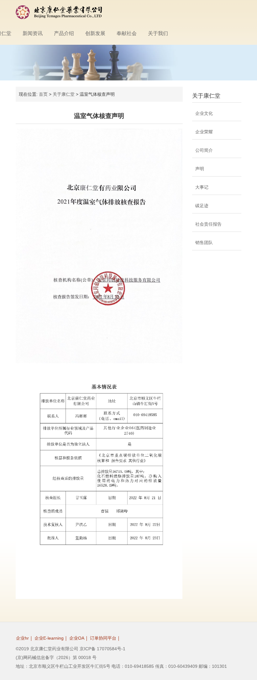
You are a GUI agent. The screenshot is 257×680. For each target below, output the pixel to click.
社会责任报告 (208, 224)
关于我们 (158, 33)
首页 (43, 94)
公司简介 (204, 150)
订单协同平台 (103, 638)
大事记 (201, 187)
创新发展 (95, 33)
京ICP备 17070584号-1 (102, 648)
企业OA (76, 638)
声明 (199, 168)
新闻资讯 (33, 33)
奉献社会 (127, 33)
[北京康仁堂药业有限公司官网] (59, 12)
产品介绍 (64, 33)
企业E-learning (49, 638)
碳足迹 (201, 205)
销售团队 (204, 242)
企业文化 (204, 113)
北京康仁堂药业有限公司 (54, 648)
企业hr (22, 638)
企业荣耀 (204, 131)
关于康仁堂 (64, 94)
